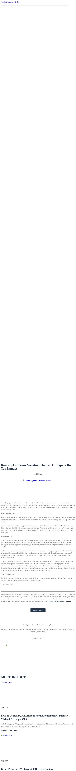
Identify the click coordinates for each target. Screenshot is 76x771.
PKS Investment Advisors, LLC (59, 601)
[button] (34, 5)
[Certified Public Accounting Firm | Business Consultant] (10, 2)
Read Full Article (7, 730)
